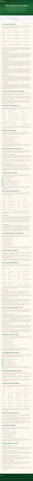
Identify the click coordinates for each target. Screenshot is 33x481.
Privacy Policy (25, 475)
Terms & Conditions (30, 475)
